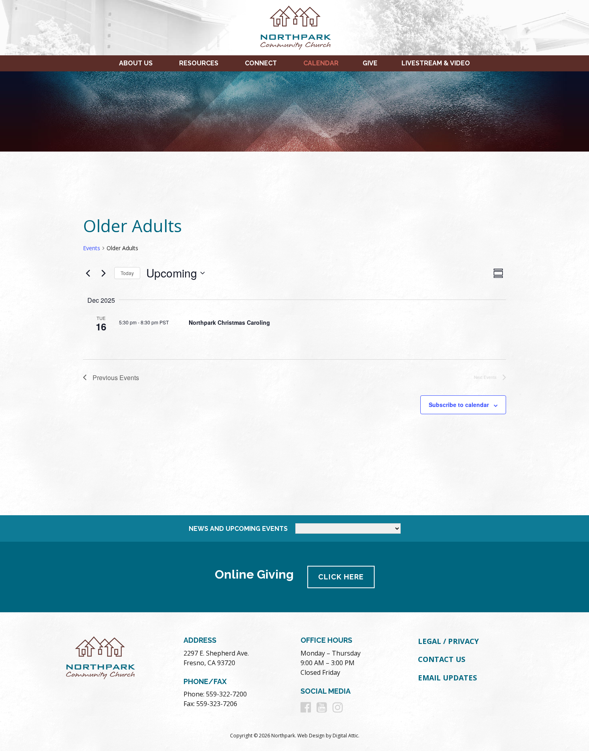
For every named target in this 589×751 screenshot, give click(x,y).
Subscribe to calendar (459, 405)
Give (370, 63)
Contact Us (441, 659)
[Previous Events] (88, 273)
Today (127, 272)
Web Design (311, 735)
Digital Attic (345, 735)
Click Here (341, 577)
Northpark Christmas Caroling (229, 322)
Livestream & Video (435, 63)
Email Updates (447, 677)
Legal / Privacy (448, 641)
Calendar (321, 63)
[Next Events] (103, 273)
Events (91, 248)
